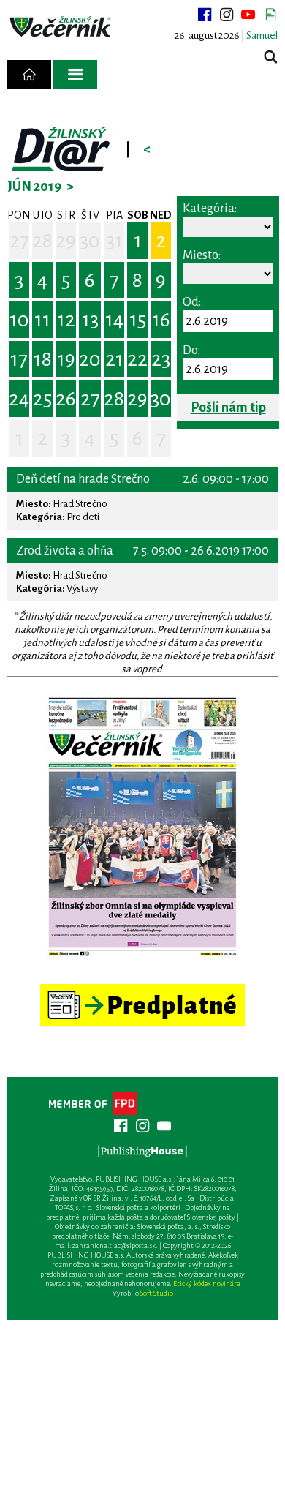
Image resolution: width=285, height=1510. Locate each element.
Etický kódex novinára (206, 1284)
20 (90, 359)
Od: (192, 302)
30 (90, 241)
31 (114, 241)
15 (137, 320)
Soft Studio (156, 1293)
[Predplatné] (142, 990)
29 (66, 241)
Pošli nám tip (228, 407)
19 (66, 359)
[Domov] (29, 74)
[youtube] (248, 14)
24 (19, 399)
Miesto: (202, 255)
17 (19, 359)
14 (114, 320)
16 (161, 320)
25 (42, 399)
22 (137, 359)
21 (114, 359)
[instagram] (226, 14)
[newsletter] (270, 14)
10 (19, 320)
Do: (191, 350)
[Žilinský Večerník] (61, 27)
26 (66, 399)
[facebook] (204, 14)
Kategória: (210, 208)
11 (42, 320)
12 (66, 320)
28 (42, 241)
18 (43, 359)
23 (160, 359)
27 (19, 241)
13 (90, 320)
